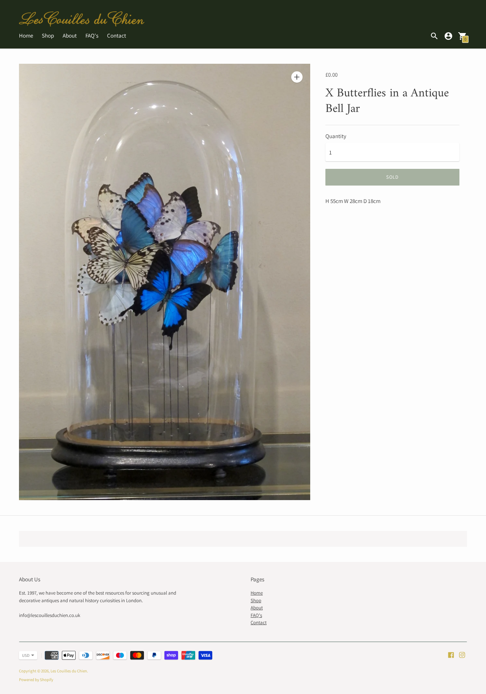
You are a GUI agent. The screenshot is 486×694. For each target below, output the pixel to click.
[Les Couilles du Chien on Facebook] (451, 654)
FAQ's (91, 35)
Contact (116, 35)
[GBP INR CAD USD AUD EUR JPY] (24, 655)
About (70, 35)
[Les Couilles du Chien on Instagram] (462, 654)
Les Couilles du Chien (68, 671)
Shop (48, 35)
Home (26, 35)
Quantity (335, 136)
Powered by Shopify (36, 679)
